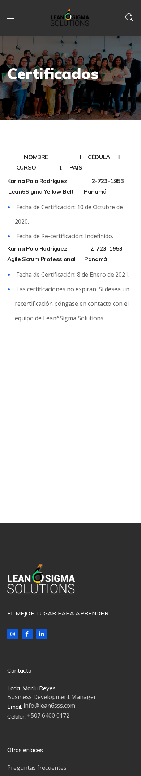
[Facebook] (27, 634)
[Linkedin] (41, 634)
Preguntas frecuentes (37, 768)
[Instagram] (12, 634)
